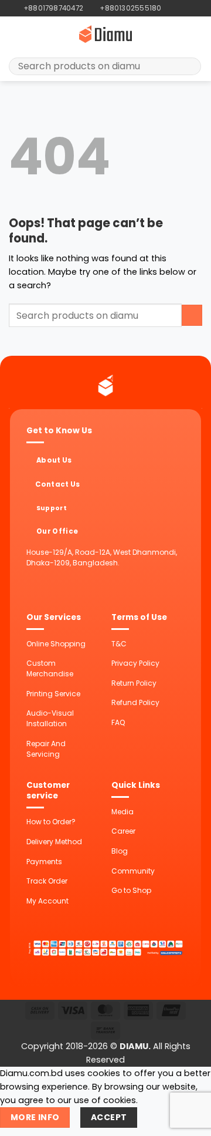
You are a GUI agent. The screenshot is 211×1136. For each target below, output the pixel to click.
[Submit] (188, 66)
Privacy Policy (135, 663)
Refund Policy (135, 702)
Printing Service (53, 694)
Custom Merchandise (49, 668)
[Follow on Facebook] (171, 8)
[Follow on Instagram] (181, 8)
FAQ (118, 722)
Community (133, 871)
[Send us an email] (191, 8)
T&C (119, 644)
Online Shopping (56, 644)
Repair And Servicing (46, 749)
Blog (119, 851)
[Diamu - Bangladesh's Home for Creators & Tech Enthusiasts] (105, 34)
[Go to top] (188, 1120)
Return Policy (133, 683)
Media (122, 812)
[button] (15, 34)
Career (123, 831)
